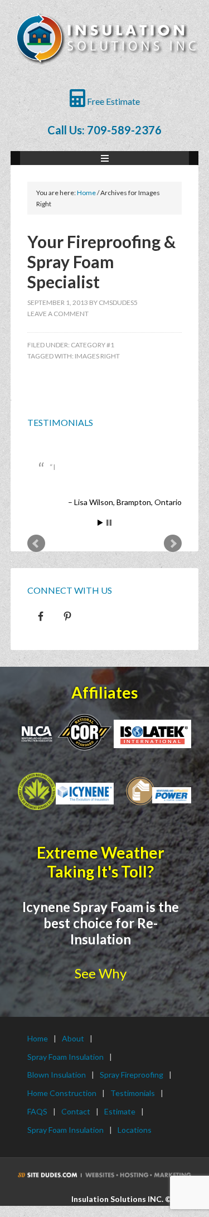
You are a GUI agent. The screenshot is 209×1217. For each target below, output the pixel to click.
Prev (36, 543)
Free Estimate (112, 101)
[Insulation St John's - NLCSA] (85, 731)
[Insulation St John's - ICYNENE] (85, 793)
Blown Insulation (56, 1074)
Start (100, 523)
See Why (101, 973)
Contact (75, 1111)
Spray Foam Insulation (65, 1056)
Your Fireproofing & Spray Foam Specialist (101, 261)
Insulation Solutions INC (106, 50)
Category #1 (92, 345)
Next (173, 543)
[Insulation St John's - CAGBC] (37, 792)
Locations (135, 1129)
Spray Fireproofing (131, 1074)
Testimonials (60, 422)
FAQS (37, 1111)
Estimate (119, 1111)
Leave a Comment (58, 313)
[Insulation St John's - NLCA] (37, 734)
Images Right (97, 356)
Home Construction (61, 1093)
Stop (108, 523)
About (73, 1038)
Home (37, 1038)
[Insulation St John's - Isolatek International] (152, 734)
